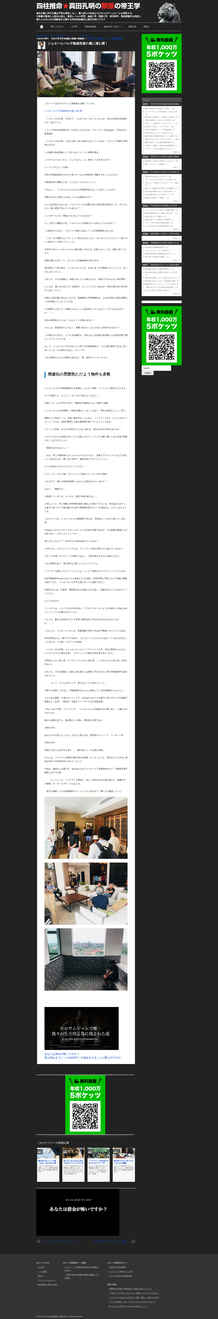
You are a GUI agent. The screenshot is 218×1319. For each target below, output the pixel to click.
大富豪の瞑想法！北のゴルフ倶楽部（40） (160, 120)
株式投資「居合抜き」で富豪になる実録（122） (162, 117)
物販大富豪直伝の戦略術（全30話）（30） (160, 108)
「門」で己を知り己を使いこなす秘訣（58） (161, 179)
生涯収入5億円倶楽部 (117, 1267)
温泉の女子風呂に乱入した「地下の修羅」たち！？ (114, 1242)
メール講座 (42, 1272)
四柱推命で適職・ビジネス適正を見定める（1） (162, 278)
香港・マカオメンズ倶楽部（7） (156, 164)
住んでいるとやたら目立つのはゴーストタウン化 (73, 1162)
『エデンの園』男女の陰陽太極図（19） (159, 223)
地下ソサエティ (57, 26)
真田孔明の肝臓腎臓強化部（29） (157, 247)
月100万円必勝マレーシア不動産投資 (105, 38)
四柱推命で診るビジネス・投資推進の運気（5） (162, 281)
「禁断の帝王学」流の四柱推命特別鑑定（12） (162, 287)
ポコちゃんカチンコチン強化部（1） (158, 250)
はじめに (41, 1267)
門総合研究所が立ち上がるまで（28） (158, 176)
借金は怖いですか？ (112, 26)
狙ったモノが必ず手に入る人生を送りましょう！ (128, 1306)
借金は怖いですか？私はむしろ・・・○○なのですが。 (65, 35)
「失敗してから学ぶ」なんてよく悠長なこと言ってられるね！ (134, 1293)
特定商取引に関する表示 (47, 1285)
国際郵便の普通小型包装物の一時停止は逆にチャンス (130, 1289)
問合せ (146, 26)
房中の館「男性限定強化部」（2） (157, 257)
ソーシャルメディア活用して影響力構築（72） (162, 210)
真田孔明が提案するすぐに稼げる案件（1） (160, 191)
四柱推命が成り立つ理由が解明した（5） (160, 269)
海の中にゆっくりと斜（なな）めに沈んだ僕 (47, 1162)
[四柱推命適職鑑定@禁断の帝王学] (88, 9)
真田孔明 (132, 26)
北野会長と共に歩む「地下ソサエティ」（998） (162, 139)
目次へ (176, 152)
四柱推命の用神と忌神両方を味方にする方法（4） (161, 273)
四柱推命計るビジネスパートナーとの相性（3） (162, 284)
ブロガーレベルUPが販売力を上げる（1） (160, 149)
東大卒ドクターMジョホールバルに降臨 (123, 1162)
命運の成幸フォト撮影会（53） (156, 216)
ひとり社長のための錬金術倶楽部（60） (159, 226)
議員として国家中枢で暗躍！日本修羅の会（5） (162, 188)
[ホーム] (41, 26)
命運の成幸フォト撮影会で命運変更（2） (160, 219)
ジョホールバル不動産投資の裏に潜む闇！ (64, 111)
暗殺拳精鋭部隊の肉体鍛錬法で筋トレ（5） (160, 254)
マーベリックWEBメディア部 (121, 1272)
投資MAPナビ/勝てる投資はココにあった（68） (162, 161)
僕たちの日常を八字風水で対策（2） (158, 290)
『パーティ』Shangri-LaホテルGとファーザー (99, 1162)
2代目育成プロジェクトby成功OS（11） (159, 133)
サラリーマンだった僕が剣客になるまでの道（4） (161, 113)
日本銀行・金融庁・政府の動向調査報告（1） (161, 145)
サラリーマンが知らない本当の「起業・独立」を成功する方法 (134, 1297)
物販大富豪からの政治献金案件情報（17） (160, 142)
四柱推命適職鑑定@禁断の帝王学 (57, 1316)
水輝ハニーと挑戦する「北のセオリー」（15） (162, 123)
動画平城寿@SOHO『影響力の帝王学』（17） (162, 213)
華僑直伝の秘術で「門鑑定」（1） (157, 198)
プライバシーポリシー (47, 1280)
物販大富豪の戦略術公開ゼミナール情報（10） (162, 136)
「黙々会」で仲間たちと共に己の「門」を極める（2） (162, 184)
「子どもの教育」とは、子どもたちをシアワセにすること (132, 1302)
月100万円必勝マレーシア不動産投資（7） (160, 130)
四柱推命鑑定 (90, 26)
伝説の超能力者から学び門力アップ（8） (160, 194)
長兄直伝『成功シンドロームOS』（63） (160, 126)
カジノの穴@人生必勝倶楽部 (120, 1276)
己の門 (74, 26)
